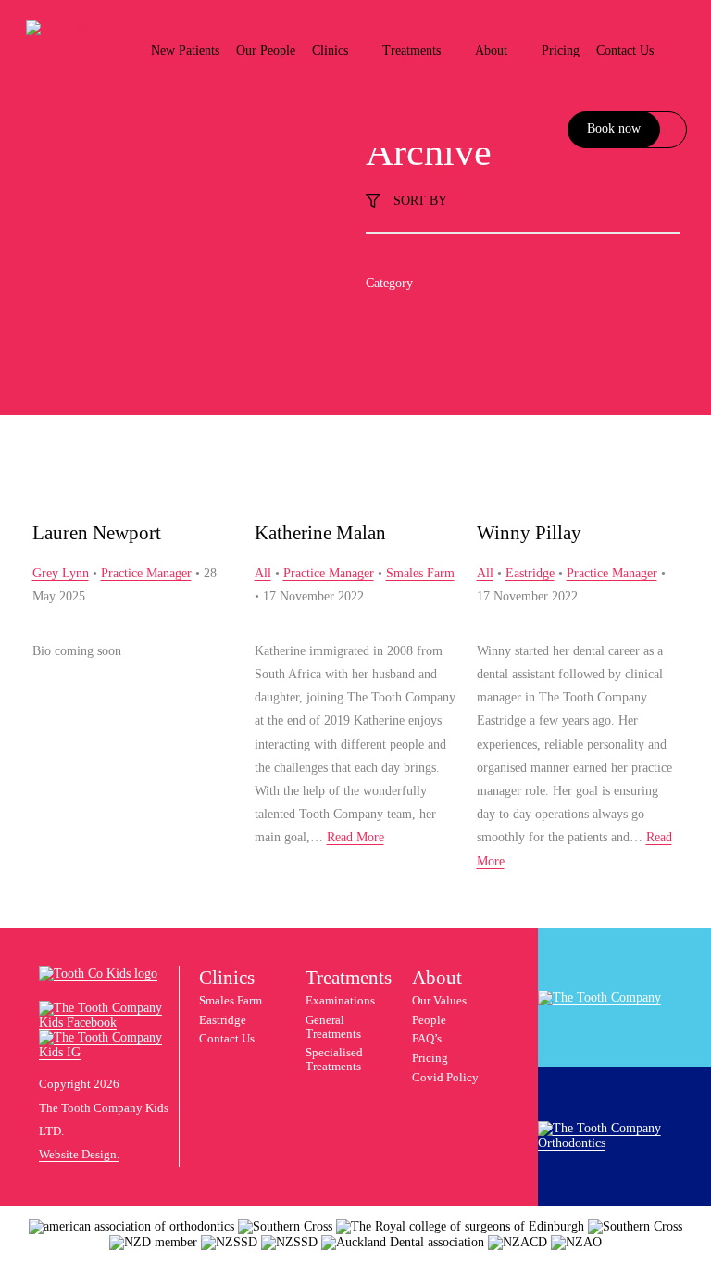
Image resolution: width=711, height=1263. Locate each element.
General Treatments (333, 1027)
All (263, 573)
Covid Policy (445, 1077)
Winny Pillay (529, 533)
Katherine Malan (320, 533)
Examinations (340, 1000)
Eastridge (530, 573)
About (493, 50)
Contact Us (625, 50)
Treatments (413, 50)
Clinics (332, 50)
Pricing (561, 50)
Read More (355, 837)
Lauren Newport (96, 533)
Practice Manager (146, 573)
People (429, 1020)
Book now (614, 128)
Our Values (439, 1000)
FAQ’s (427, 1038)
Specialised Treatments (334, 1059)
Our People (265, 50)
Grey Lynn (60, 573)
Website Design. (79, 1154)
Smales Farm (420, 573)
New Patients (185, 50)
